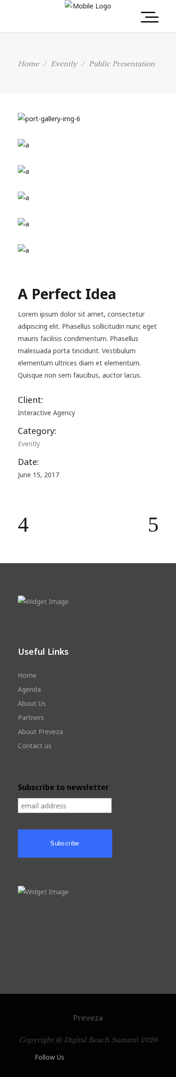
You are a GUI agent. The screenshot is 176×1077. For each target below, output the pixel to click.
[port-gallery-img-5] (88, 145)
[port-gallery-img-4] (88, 171)
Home (28, 64)
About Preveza (40, 731)
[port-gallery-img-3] (88, 250)
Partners (31, 717)
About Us (32, 703)
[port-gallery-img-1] (88, 198)
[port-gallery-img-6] (88, 119)
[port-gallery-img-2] (88, 224)
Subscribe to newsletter (63, 787)
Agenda (29, 689)
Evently (64, 64)
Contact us (35, 745)
